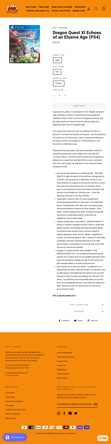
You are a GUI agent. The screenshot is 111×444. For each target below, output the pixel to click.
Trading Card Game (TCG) (37, 11)
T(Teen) (58, 83)
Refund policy (62, 378)
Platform (58, 67)
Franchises (80, 7)
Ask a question (79, 305)
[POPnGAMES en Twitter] (75, 413)
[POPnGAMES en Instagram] (58, 413)
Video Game (44, 7)
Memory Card (79, 11)
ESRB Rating (61, 370)
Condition (59, 55)
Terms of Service (63, 374)
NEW (57, 60)
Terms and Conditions (65, 357)
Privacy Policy (62, 361)
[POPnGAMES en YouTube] (70, 413)
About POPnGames (64, 353)
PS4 (57, 72)
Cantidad (58, 90)
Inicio (55, 28)
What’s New (31, 7)
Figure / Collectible (61, 11)
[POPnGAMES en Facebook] (64, 413)
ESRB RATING (60, 78)
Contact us (61, 365)
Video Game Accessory (61, 7)
